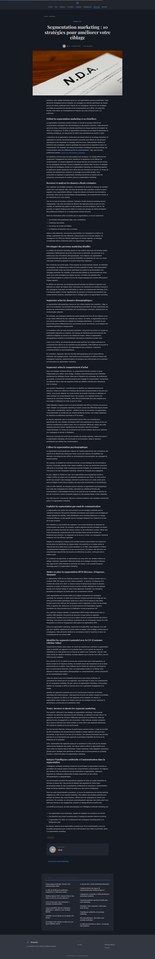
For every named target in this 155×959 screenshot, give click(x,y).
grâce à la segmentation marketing (73, 153)
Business (62, 7)
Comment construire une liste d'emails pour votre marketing (94, 901)
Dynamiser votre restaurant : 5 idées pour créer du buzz (93, 907)
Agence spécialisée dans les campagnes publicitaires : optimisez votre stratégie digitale (58, 910)
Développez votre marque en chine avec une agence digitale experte (59, 923)
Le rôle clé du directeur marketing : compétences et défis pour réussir (57, 891)
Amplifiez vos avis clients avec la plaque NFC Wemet (60, 917)
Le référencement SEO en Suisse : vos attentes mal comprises (94, 925)
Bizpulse (34, 942)
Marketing (96, 7)
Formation (70, 7)
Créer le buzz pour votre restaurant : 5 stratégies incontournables (58, 903)
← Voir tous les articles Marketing (57, 861)
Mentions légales (110, 944)
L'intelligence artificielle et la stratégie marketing (92, 913)
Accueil (50, 7)
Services (104, 7)
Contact (107, 948)
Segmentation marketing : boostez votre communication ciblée (58, 885)
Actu (56, 7)
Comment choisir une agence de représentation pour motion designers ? (92, 889)
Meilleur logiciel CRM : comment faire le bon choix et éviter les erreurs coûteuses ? (60, 897)
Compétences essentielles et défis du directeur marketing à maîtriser (94, 895)
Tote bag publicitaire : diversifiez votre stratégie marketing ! (92, 919)
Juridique (78, 7)
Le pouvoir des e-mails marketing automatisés (94, 884)
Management (87, 7)
